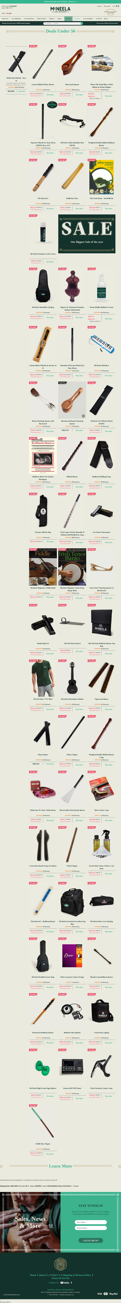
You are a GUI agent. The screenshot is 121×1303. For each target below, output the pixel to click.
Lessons (99, 18)
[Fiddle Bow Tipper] (43, 1122)
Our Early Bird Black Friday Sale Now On (70, 244)
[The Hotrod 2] (43, 177)
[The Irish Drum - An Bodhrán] (102, 177)
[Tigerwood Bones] (102, 678)
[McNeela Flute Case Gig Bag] (102, 900)
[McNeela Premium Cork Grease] (43, 233)
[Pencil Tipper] (72, 844)
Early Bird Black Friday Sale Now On (69, 246)
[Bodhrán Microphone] (72, 1011)
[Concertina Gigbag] (102, 1011)
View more (21, 91)
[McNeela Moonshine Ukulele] (72, 678)
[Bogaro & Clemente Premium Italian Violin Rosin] (72, 286)
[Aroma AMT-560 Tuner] (72, 1067)
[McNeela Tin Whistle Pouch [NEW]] (102, 400)
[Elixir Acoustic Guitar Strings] (72, 956)
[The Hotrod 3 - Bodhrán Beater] (43, 900)
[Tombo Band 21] (43, 622)
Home (33, 1275)
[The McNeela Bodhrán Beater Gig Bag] (102, 622)
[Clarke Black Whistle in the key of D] (43, 344)
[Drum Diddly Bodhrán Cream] (102, 286)
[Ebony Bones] (43, 733)
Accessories (88, 18)
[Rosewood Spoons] (72, 63)
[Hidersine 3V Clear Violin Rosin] (43, 789)
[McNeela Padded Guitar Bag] (43, 956)
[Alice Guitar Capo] (102, 789)
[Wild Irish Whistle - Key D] (16, 62)
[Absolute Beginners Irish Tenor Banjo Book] (72, 566)
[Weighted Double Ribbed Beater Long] (102, 733)
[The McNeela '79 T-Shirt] (43, 678)
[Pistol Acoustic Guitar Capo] (102, 1067)
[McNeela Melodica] (102, 344)
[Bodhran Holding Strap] (102, 455)
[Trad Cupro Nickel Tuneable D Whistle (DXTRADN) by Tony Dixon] (72, 511)
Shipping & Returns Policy (77, 1275)
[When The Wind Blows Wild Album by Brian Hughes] (102, 63)
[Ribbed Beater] (72, 455)
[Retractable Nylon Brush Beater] (72, 789)
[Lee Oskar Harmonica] (102, 511)
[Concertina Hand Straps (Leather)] (43, 844)
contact (99, 6)
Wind (59, 18)
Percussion (41, 18)
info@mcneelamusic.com (67, 1294)
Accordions (16, 18)
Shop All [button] (5, 18)
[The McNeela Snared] (72, 622)
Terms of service (60, 1278)
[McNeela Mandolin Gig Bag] (43, 286)
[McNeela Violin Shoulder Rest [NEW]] (72, 121)
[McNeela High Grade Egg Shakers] (43, 1067)
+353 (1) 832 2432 (53, 1294)
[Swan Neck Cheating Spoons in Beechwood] (102, 566)
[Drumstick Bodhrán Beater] (43, 1011)
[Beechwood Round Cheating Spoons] (72, 400)
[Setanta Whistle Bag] (43, 511)
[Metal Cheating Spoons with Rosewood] (43, 400)
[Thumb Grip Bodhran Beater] (102, 956)
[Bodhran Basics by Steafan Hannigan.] (43, 455)
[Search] (81, 23)
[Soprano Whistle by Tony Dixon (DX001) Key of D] (43, 121)
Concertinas (29, 18)
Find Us (55, 1275)
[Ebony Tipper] (72, 733)
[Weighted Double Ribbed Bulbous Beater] (102, 121)
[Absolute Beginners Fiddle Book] (43, 566)
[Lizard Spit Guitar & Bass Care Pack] (102, 844)
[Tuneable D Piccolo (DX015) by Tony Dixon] (72, 344)
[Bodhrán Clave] (72, 177)
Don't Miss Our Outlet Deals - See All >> (60, 1)
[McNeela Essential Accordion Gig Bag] (72, 900)
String (52, 18)
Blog (106, 18)
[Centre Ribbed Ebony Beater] (43, 63)
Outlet (68, 18)
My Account (107, 6)
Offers (77, 18)
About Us (44, 1275)
